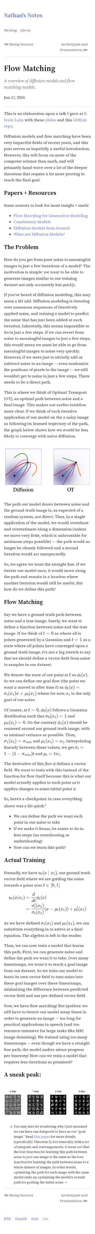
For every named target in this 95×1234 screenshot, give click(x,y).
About (25, 30)
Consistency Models (32, 221)
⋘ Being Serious (18, 44)
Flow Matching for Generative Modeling (51, 215)
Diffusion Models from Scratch (42, 228)
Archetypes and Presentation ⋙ (74, 47)
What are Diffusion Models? (39, 234)
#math (21, 1218)
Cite (45, 1219)
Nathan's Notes (23, 15)
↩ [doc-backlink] (66, 1182)
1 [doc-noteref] (46, 804)
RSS (7, 1218)
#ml (34, 1218)
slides (50, 120)
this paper (42, 1137)
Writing (10, 30)
